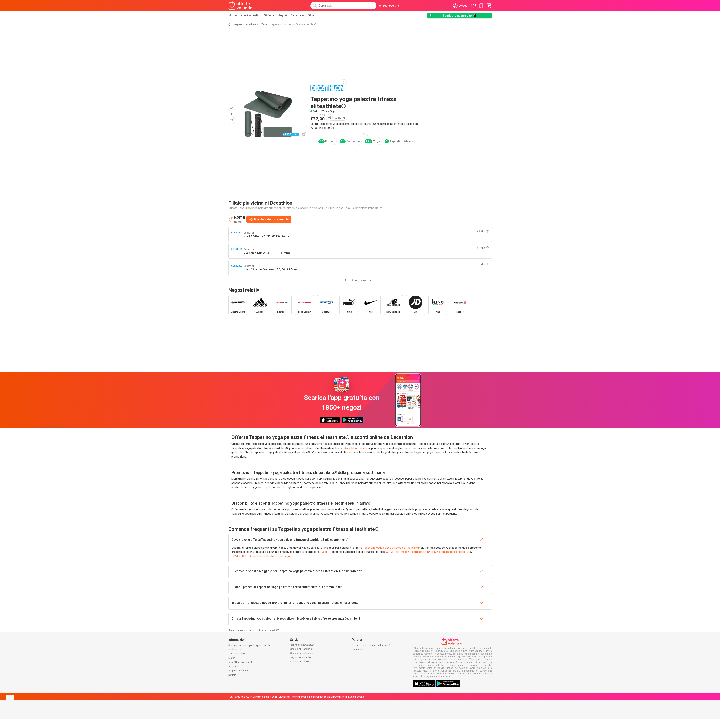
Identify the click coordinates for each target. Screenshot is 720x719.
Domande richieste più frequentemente (249, 645)
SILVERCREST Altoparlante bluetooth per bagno (261, 556)
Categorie (297, 15)
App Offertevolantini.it (240, 662)
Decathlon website (355, 448)
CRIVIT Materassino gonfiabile (405, 552)
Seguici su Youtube (300, 657)
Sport (324, 552)
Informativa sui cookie (352, 696)
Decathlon (250, 24)
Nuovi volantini (250, 15)
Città (310, 15)
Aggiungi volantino (238, 670)
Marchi (232, 658)
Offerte (269, 15)
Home (233, 15)
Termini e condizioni (303, 696)
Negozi (282, 15)
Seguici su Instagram (301, 653)
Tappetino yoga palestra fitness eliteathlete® (391, 547)
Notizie (232, 674)
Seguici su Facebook (301, 648)
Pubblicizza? (235, 649)
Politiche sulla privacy (327, 696)
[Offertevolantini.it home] (242, 5)
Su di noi (233, 666)
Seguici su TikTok (300, 661)
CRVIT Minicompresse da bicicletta (447, 552)
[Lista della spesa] (489, 6)
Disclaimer (284, 696)
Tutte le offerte (236, 653)
